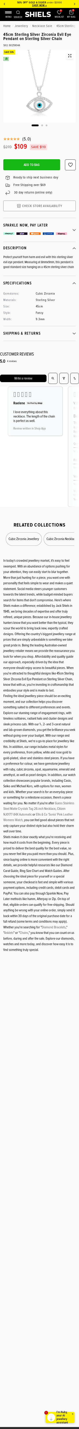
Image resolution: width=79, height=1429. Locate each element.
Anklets (8, 933)
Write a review (23, 378)
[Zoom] (69, 55)
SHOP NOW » (39, 5)
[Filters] (63, 378)
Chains (24, 933)
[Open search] (52, 378)
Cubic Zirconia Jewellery (24, 539)
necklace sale (42, 26)
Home (7, 26)
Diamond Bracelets (54, 927)
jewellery (21, 26)
